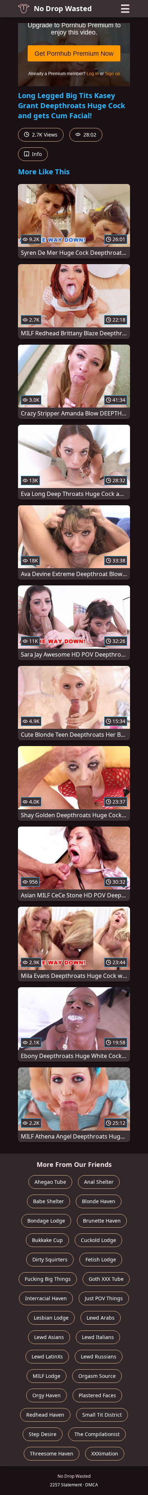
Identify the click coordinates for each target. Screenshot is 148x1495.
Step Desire (42, 1434)
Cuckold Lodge (98, 1240)
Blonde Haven (98, 1201)
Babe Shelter (48, 1201)
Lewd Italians (98, 1337)
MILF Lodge (46, 1375)
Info (36, 154)
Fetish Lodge (100, 1259)
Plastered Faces (97, 1395)
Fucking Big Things (48, 1278)
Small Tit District (102, 1414)
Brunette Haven (102, 1220)
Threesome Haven (51, 1453)
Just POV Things (104, 1298)
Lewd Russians (98, 1356)
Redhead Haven (45, 1414)
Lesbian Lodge (51, 1317)
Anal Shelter (99, 1181)
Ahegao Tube (50, 1181)
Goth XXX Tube (106, 1278)
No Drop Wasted (63, 8)
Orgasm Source (97, 1375)
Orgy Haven (46, 1395)
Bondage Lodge (46, 1220)
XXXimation (104, 1453)
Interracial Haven (46, 1298)
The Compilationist (97, 1434)
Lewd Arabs (101, 1317)
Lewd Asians (49, 1337)
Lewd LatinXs (47, 1356)
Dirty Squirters (50, 1259)
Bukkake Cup (47, 1240)
